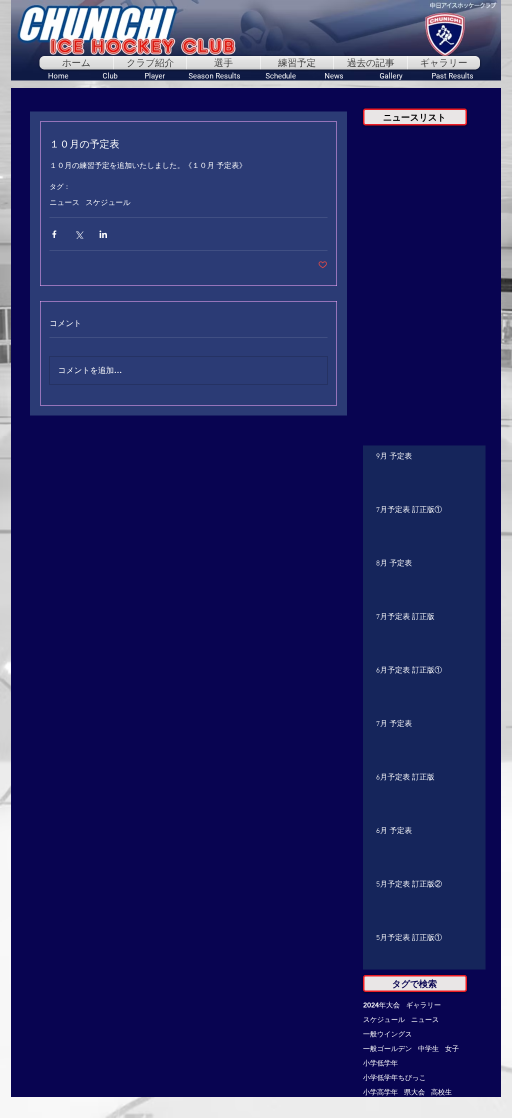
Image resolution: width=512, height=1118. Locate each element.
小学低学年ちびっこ (394, 1078)
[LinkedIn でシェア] (103, 234)
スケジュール (108, 203)
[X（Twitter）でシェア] (79, 234)
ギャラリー (423, 1005)
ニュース (65, 203)
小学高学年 (380, 1092)
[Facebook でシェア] (54, 234)
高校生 (441, 1092)
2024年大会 (381, 1005)
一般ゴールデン (387, 1048)
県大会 (414, 1092)
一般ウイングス (387, 1034)
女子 (452, 1048)
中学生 (428, 1048)
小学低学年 (380, 1063)
